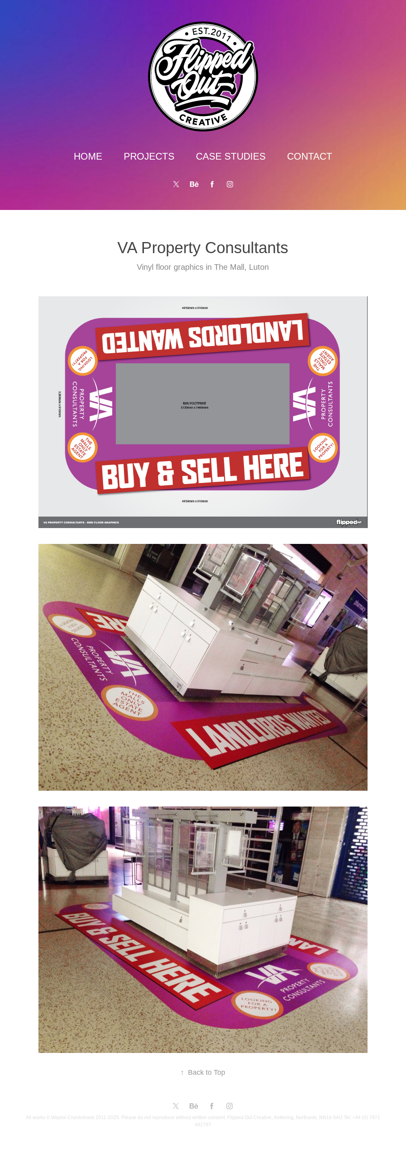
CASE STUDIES (231, 156)
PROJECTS (149, 156)
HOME (88, 156)
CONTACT (309, 156)
